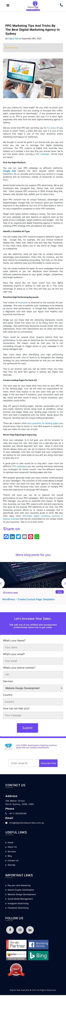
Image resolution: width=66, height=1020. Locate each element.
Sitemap (10, 865)
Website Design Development (21, 894)
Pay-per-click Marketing (18, 885)
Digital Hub (13, 38)
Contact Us (12, 860)
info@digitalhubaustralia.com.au (26, 823)
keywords (23, 302)
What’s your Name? (14, 640)
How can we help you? (16, 708)
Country (7, 694)
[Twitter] (20, 930)
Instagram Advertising (17, 903)
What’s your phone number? (19, 667)
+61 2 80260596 (18, 813)
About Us (11, 847)
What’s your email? (14, 654)
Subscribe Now (48, 763)
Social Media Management (19, 899)
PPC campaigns (20, 466)
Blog (9, 856)
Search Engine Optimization (20, 890)
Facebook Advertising (17, 908)
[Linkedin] (30, 930)
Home (9, 842)
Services (8, 681)
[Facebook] (10, 930)
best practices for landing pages (43, 423)
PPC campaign (42, 154)
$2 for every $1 (51, 128)
